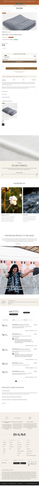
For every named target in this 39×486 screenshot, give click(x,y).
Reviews (28, 444)
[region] (19, 2)
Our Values (11, 444)
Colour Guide (19, 446)
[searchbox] (6, 320)
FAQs (18, 455)
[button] (35, 8)
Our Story (28, 442)
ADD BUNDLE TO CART (19, 61)
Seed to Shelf (11, 446)
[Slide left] (3, 21)
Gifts (4, 453)
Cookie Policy (20, 483)
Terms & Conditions (12, 483)
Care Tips (18, 442)
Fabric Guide (19, 444)
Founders (10, 442)
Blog (27, 446)
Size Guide (19, 453)
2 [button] (17, 381)
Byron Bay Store (29, 453)
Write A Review (26, 312)
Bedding (4, 444)
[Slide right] (36, 21)
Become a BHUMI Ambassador (31, 455)
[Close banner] (37, 2)
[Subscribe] (10, 463)
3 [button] (19, 381)
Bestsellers (4, 442)
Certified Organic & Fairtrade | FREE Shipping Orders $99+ (19, 5)
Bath (4, 446)
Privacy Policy (4, 483)
